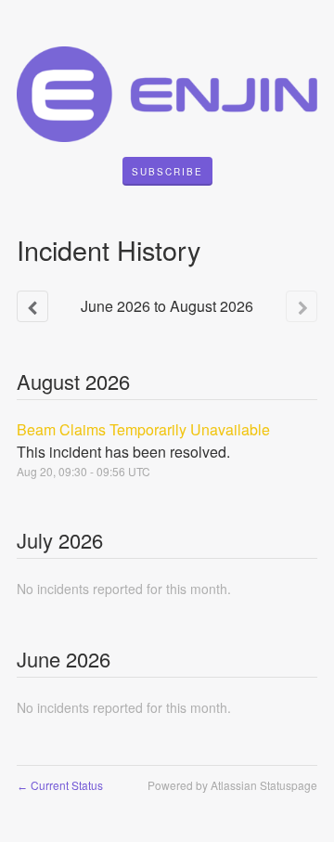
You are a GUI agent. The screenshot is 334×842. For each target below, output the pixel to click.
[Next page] (301, 306)
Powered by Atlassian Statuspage (232, 785)
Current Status (60, 785)
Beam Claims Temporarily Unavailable (143, 429)
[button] (167, 172)
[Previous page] (32, 306)
